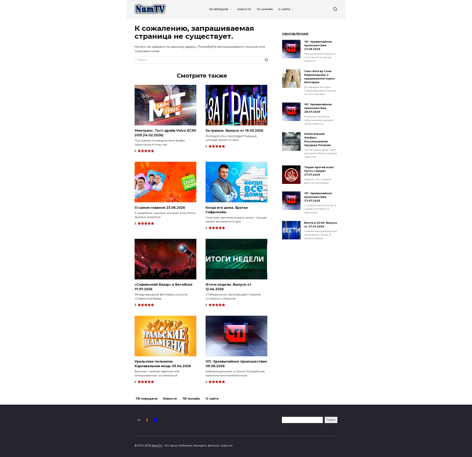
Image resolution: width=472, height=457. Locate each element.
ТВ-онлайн (264, 9)
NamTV (157, 445)
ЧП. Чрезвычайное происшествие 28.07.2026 (318, 108)
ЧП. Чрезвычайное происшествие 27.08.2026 (318, 45)
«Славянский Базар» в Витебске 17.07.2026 (163, 287)
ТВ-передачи (218, 9)
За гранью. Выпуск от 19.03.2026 (234, 130)
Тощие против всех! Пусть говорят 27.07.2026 (319, 171)
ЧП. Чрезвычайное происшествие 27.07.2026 (318, 197)
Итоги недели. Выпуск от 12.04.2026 (228, 287)
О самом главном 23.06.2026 (160, 207)
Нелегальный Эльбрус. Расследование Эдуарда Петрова (317, 139)
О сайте (284, 9)
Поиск (331, 419)
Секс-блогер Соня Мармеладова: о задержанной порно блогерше (319, 77)
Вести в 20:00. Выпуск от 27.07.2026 (320, 224)
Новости (244, 9)
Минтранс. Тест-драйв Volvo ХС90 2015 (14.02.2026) (165, 133)
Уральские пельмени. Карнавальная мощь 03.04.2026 (163, 363)
